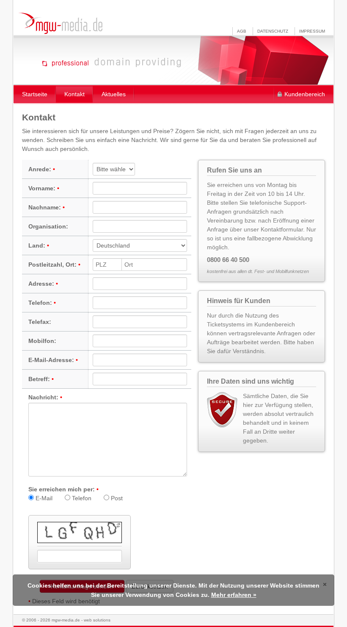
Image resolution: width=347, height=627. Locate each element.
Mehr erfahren (231, 594)
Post (116, 498)
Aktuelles (114, 94)
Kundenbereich (304, 94)
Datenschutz (272, 31)
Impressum (312, 31)
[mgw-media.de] (60, 23)
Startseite (34, 94)
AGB (241, 31)
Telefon (80, 498)
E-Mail (43, 498)
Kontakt (74, 94)
